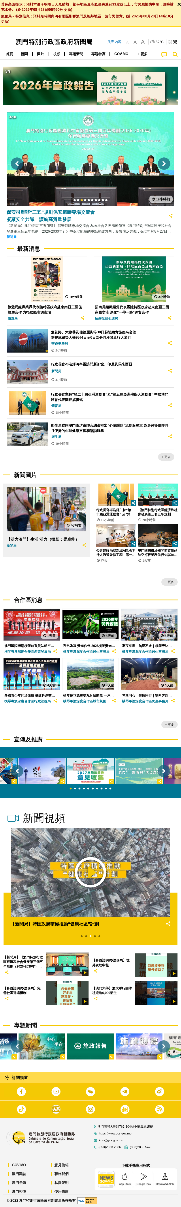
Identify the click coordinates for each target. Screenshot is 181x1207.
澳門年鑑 (19, 1183)
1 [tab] (70, 789)
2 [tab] (75, 789)
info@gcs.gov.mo (111, 1140)
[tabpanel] (90, 771)
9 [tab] (106, 789)
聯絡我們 (62, 1174)
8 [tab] (101, 789)
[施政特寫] (139, 1046)
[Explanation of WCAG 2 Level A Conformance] (87, 1200)
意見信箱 (62, 1165)
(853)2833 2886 (109, 1147)
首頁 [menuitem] (9, 54)
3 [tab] (79, 789)
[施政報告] (90, 1046)
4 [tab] (84, 789)
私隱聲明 (62, 1183)
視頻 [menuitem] (56, 54)
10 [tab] (110, 789)
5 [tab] (88, 789)
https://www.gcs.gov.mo (115, 1133)
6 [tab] (92, 789)
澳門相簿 (19, 1191)
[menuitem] (24, 54)
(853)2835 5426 (141, 1147)
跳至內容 (114, 42)
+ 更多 (166, 457)
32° (160, 42)
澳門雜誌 (19, 1174)
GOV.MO (19, 1165)
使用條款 (62, 1191)
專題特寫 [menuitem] (98, 54)
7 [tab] (97, 789)
